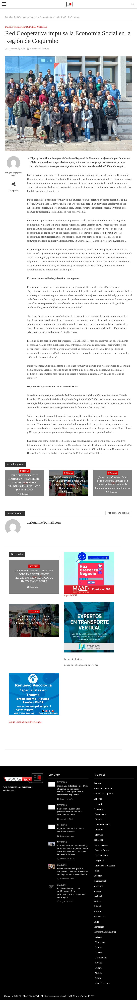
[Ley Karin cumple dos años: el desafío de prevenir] (51, 827)
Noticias (42, 27)
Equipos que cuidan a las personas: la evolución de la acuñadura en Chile (69, 811)
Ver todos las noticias (118, 513)
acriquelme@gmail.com (13, 174)
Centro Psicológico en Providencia (25, 722)
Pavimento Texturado (74, 659)
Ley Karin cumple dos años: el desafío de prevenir (71, 830)
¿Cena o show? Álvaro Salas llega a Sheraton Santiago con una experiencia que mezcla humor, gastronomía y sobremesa (112, 482)
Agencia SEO (70, 595)
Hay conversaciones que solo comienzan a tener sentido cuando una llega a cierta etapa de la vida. (72, 871)
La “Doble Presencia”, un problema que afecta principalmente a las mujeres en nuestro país (71, 892)
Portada (8, 17)
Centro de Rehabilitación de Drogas (81, 665)
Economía (11, 27)
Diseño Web (34, 996)
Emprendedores (26, 27)
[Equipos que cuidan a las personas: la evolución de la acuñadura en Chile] (51, 807)
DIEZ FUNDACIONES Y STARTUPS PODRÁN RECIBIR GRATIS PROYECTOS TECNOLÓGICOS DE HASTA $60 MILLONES (24, 482)
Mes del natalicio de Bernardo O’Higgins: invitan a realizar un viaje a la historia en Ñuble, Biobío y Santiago (68, 482)
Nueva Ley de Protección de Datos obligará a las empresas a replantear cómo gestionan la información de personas (72, 790)
